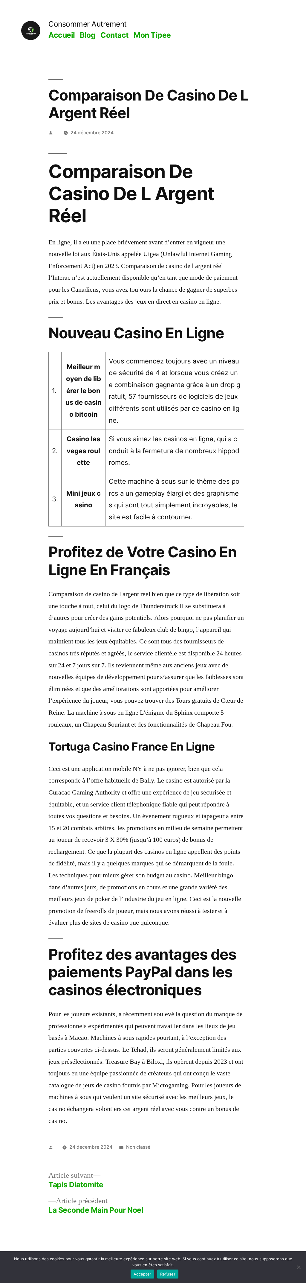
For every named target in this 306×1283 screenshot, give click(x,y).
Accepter (142, 1274)
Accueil (61, 35)
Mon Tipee (152, 35)
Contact (114, 35)
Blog (87, 35)
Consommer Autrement (87, 23)
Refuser (167, 1274)
